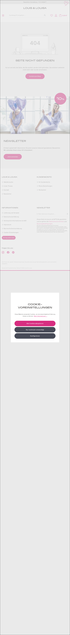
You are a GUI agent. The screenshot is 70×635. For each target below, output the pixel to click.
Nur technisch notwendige (35, 330)
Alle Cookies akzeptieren (35, 323)
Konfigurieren (35, 336)
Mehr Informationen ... (40, 316)
